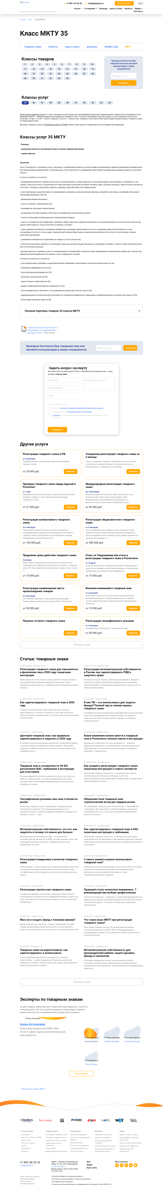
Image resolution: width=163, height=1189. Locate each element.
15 (59, 69)
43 (93, 103)
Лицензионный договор (103, 1134)
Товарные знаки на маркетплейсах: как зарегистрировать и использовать (44, 951)
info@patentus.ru (26, 1165)
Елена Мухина (91, 1064)
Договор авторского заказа (105, 1146)
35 (25, 103)
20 (25, 74)
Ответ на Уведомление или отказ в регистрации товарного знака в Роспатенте (112, 557)
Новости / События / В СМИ (31, 1137)
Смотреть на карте (58, 1166)
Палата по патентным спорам (130, 1143)
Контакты (138, 11)
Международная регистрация (56, 1151)
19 (93, 69)
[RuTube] (126, 1165)
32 (51, 78)
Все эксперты (81, 1073)
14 (51, 69)
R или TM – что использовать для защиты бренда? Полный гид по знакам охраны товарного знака (110, 705)
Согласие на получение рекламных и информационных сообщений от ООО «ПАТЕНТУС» (81, 1184)
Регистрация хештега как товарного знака (45, 889)
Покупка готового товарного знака (44, 620)
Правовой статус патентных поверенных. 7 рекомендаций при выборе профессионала (110, 891)
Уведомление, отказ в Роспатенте (54, 1144)
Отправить (124, 83)
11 (25, 69)
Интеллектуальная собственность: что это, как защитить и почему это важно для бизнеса (48, 831)
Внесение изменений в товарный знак (109, 588)
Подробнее (70, 471)
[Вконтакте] (121, 1165)
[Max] (117, 1165)
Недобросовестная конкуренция (126, 1150)
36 (34, 103)
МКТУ (128, 46)
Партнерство (25, 1148)
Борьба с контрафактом (128, 1146)
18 (84, 69)
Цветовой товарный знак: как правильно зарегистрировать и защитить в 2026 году (45, 737)
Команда (103, 8)
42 (84, 103)
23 (51, 74)
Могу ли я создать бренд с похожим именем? (47, 919)
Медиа (138, 8)
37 (42, 103)
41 (76, 103)
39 (59, 103)
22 (42, 74)
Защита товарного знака (129, 1134)
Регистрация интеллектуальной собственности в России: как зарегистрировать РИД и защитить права (112, 672)
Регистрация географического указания (110, 620)
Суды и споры (72, 46)
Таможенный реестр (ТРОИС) (56, 125)
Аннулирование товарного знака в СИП (129, 1139)
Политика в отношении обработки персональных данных (71, 1179)
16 (67, 69)
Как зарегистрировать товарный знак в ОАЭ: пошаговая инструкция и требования (111, 831)
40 (67, 103)
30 (34, 78)
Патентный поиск (76, 1143)
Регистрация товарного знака (32, 114)
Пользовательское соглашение (62, 1181)
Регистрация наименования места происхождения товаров (43, 590)
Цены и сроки (116, 8)
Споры (122, 1131)
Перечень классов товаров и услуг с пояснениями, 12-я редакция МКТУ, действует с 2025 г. (42, 330)
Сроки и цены (26, 1140)
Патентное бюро (27, 1131)
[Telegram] (131, 1165)
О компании (89, 8)
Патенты (53, 46)
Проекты (128, 8)
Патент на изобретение (78, 1134)
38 (51, 103)
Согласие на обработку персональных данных (67, 1176)
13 (42, 69)
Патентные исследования (79, 1145)
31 (42, 78)
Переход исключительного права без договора (104, 1150)
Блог (89, 1162)
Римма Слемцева (112, 1041)
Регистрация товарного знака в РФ (44, 454)
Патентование (75, 1131)
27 (84, 74)
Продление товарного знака (56, 1140)
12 (34, 69)
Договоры (92, 46)
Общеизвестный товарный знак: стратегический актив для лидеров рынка (109, 801)
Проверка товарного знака (56, 1137)
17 (76, 69)
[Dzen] (135, 1165)
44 (101, 103)
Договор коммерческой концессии (103, 1142)
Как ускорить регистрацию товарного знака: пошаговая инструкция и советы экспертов (111, 767)
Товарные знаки (32, 46)
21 (34, 74)
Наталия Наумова (132, 1041)
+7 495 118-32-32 (30, 1162)
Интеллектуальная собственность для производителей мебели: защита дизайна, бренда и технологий (109, 952)
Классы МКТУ (51, 1148)
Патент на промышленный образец (80, 1139)
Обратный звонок (124, 3)
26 (76, 74)
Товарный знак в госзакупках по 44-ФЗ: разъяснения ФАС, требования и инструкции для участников (47, 768)
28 (93, 74)
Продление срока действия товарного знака (49, 555)
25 (67, 74)
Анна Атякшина (32, 1024)
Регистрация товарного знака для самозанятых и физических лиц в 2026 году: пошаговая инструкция (49, 672)
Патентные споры (76, 1151)
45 (110, 103)
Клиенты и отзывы (28, 1143)
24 (59, 74)
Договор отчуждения (102, 1137)
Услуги (23, 1146)
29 (25, 78)
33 (59, 78)
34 (67, 78)
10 (92, 64)
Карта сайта (92, 1168)
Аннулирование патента (79, 1148)
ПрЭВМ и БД (111, 46)
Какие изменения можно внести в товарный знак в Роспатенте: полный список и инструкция (113, 737)
